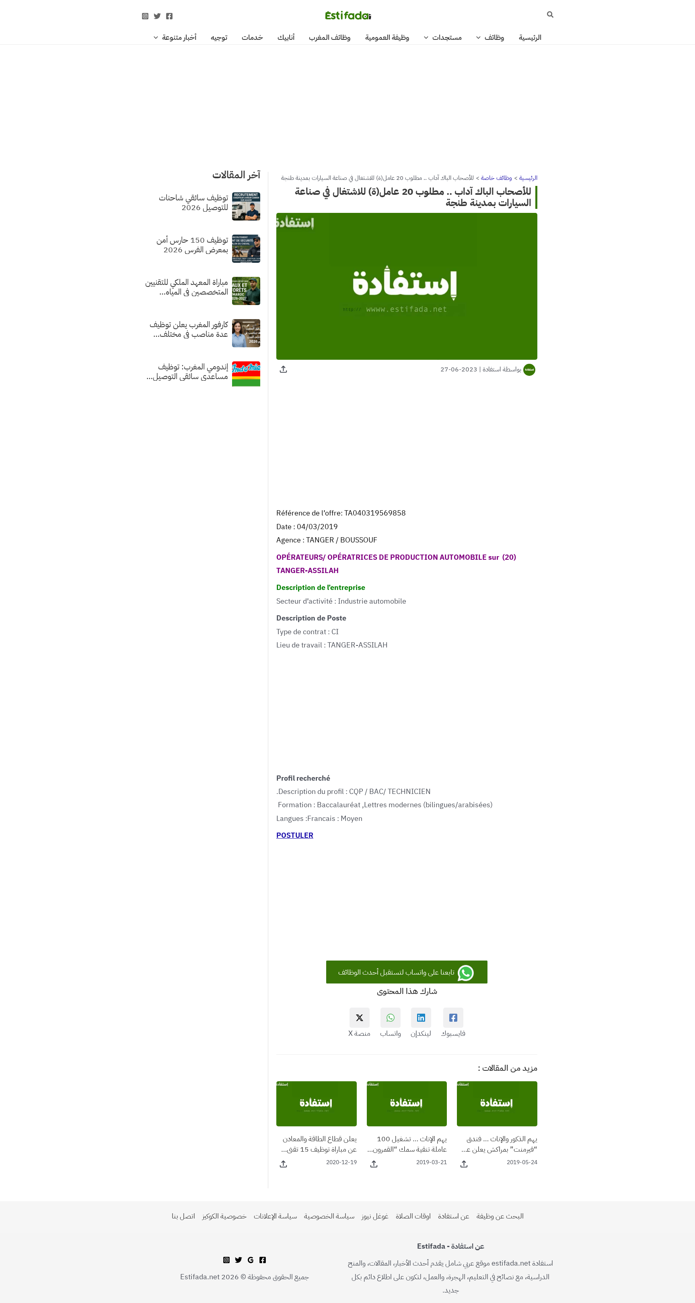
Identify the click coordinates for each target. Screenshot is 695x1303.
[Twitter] (157, 16)
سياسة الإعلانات (275, 1215)
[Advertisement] (347, 104)
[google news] (250, 1260)
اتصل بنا (183, 1215)
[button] (549, 15)
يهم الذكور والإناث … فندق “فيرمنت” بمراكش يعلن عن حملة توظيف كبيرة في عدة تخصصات (499, 1144)
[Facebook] (169, 16)
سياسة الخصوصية (329, 1215)
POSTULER (294, 835)
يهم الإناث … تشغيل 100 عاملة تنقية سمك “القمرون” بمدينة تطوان (408, 1144)
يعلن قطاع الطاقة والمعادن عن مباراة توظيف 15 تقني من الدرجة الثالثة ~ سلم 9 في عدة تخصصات (317, 1144)
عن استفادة (453, 1215)
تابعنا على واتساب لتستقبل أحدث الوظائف (397, 972)
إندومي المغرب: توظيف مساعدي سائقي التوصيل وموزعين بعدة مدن (190, 371)
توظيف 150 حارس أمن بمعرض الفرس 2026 (192, 244)
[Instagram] (145, 16)
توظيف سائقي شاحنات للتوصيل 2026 (193, 202)
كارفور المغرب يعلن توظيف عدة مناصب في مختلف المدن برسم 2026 (189, 328)
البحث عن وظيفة (500, 1215)
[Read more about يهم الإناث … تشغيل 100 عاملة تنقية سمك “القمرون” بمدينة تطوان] (407, 1103)
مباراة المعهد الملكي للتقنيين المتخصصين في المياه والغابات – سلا (186, 286)
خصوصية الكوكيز (224, 1215)
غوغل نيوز (375, 1215)
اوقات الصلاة (413, 1215)
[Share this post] (283, 369)
